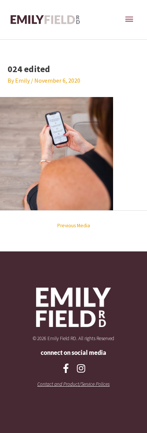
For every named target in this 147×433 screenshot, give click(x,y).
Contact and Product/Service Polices (73, 384)
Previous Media (73, 225)
